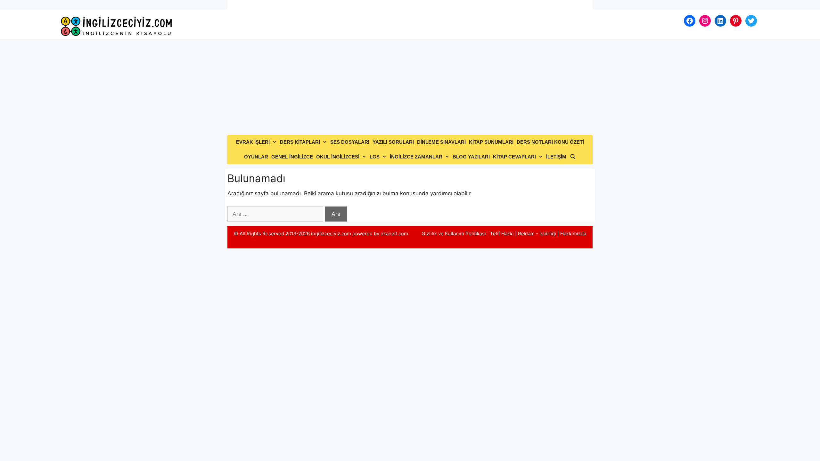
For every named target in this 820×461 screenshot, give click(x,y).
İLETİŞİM (556, 156)
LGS (375, 156)
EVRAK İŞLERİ (253, 142)
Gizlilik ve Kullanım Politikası (454, 233)
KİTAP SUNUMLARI (491, 142)
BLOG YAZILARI (471, 156)
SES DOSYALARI (349, 142)
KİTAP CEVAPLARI (514, 156)
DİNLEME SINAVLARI (441, 142)
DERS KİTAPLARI (300, 142)
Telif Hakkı (502, 233)
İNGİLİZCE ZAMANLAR (416, 156)
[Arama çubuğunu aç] (572, 157)
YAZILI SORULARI (393, 142)
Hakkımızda (573, 233)
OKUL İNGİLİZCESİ (337, 156)
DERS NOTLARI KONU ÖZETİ (550, 142)
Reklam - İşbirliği (537, 233)
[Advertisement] (410, 87)
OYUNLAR (256, 156)
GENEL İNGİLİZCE (292, 156)
